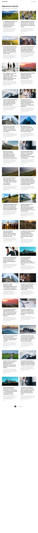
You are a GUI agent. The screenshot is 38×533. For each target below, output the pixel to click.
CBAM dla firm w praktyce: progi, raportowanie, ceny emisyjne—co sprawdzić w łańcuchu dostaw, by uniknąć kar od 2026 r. (9, 129)
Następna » (21, 406)
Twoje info (5, 1)
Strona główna (33, 1)
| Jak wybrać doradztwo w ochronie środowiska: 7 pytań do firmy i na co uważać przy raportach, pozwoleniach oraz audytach (27, 312)
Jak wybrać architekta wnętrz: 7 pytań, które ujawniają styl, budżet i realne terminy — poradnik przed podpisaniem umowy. (10, 260)
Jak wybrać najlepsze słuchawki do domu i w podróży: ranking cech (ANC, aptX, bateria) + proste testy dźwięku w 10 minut (9, 233)
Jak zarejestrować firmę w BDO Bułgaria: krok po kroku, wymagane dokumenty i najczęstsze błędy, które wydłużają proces (28, 76)
